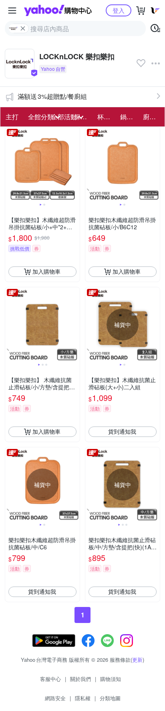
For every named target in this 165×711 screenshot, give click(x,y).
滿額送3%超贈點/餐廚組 (52, 96)
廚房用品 (152, 116)
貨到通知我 (122, 431)
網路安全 (55, 698)
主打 (12, 116)
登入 (119, 10)
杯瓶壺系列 (106, 116)
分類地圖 (110, 698)
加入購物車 (46, 271)
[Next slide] (74, 164)
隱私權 (83, 698)
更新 (137, 659)
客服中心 (50, 679)
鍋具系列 (129, 116)
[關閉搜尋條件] (22, 28)
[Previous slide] (10, 164)
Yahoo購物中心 (58, 10)
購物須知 (110, 679)
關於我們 (80, 679)
